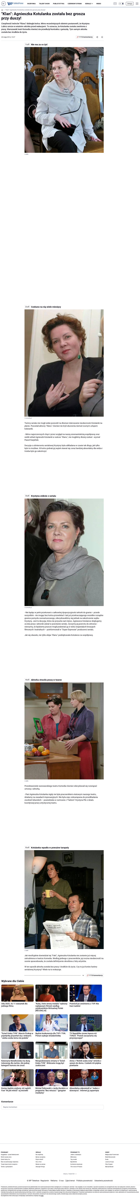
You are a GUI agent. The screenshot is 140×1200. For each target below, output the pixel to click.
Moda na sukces (40, 1164)
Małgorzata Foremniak (112, 1154)
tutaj (42, 1195)
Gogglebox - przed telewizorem (10, 1154)
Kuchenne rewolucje (76, 1164)
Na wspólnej (39, 1154)
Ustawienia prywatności (103, 1181)
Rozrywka (31, 3)
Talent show (44, 3)
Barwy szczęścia (40, 1157)
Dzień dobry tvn (5, 1159)
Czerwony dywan (75, 3)
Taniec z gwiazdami (7, 1166)
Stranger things (40, 1166)
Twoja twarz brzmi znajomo (9, 1164)
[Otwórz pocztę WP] (115, 3)
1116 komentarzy (86, 37)
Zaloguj (129, 3)
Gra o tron (39, 1162)
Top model (73, 1159)
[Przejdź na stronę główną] (3, 5)
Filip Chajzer (109, 1164)
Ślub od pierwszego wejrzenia (9, 1162)
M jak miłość (39, 1159)
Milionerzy (73, 1157)
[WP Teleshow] (17, 3)
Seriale (88, 3)
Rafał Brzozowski (110, 1157)
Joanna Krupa (109, 1162)
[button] (121, 3)
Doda (106, 1159)
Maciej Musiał (109, 1166)
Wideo (98, 3)
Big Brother (73, 1162)
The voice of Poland (76, 1166)
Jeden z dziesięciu (75, 1154)
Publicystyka (58, 3)
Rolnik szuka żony (6, 1157)
